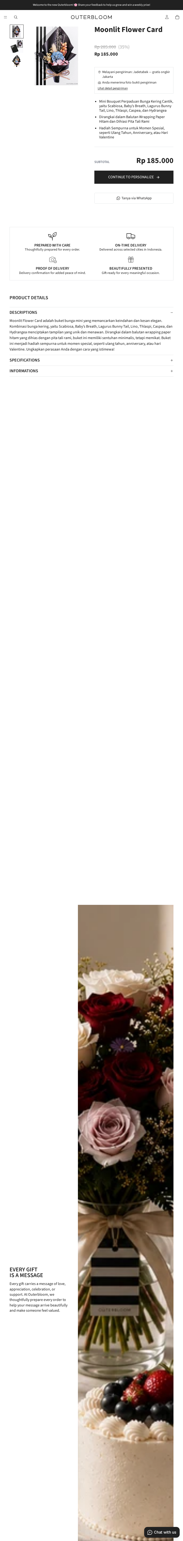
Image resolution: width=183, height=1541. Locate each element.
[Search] (15, 17)
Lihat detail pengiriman (113, 88)
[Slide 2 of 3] (16, 46)
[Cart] (177, 17)
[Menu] (5, 17)
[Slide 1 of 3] (16, 31)
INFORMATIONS (24, 371)
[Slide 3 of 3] (16, 61)
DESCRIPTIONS (23, 312)
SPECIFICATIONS (25, 360)
